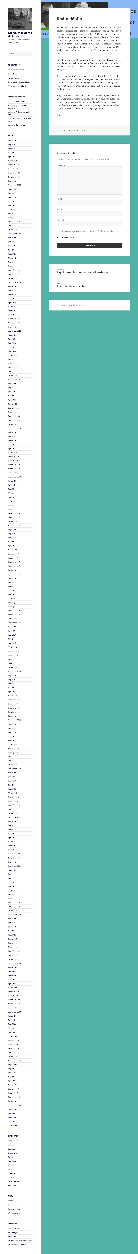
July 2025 (11, 193)
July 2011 (11, 874)
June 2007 (12, 1073)
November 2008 (14, 1004)
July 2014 (11, 728)
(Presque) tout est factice (17, 86)
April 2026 (12, 157)
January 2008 (13, 1044)
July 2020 (11, 436)
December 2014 (14, 708)
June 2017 (12, 586)
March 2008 (12, 1036)
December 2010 (14, 902)
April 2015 (12, 692)
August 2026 (12, 140)
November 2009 (14, 955)
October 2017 (13, 570)
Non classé (12, 1161)
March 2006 (12, 1125)
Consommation (14, 1141)
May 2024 (11, 250)
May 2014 (11, 736)
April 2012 (12, 838)
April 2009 (12, 983)
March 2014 (12, 744)
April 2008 (12, 1032)
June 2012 (12, 829)
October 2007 (13, 1056)
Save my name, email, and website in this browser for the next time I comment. (90, 231)
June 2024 (12, 246)
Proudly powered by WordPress (69, 305)
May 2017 (11, 590)
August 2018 (12, 529)
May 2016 (11, 639)
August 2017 (12, 578)
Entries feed (12, 1205)
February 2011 (13, 894)
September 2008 (14, 1012)
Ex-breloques (13, 74)
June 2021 (12, 392)
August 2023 (12, 286)
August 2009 (12, 967)
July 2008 (11, 1020)
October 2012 (13, 813)
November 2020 (14, 420)
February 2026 (13, 165)
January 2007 (13, 1093)
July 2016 (11, 631)
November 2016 (14, 615)
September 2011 (14, 866)
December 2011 (14, 854)
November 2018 (14, 517)
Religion (11, 1169)
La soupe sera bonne (16, 70)
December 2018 (14, 513)
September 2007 (14, 1060)
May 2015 (11, 688)
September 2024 (14, 234)
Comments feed (14, 1209)
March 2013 (12, 793)
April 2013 (12, 789)
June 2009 (12, 975)
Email (60, 209)
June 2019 (12, 489)
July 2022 (11, 339)
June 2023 (12, 294)
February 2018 (13, 554)
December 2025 (14, 173)
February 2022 (13, 359)
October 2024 (13, 230)
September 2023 (14, 282)
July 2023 (11, 290)
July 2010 (11, 923)
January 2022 (13, 363)
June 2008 (12, 1024)
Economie (12, 1149)
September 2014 (14, 720)
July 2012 (11, 825)
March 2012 (12, 842)
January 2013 (13, 801)
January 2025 (13, 217)
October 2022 (13, 327)
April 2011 (12, 886)
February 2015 (13, 700)
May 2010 (11, 931)
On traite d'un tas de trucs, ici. (20, 34)
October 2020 (13, 424)
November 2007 (14, 1052)
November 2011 (14, 858)
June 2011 (12, 878)
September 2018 (14, 525)
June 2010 (12, 927)
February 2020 (13, 456)
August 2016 (12, 627)
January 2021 (13, 412)
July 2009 (11, 971)
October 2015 (13, 667)
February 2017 (13, 602)
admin (73, 130)
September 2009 (14, 963)
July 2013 (11, 777)
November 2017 (14, 566)
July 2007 (11, 1069)
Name (60, 199)
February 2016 (13, 651)
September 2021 (14, 379)
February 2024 (13, 262)
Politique (11, 1165)
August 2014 (12, 724)
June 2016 (12, 635)
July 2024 (11, 242)
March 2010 (12, 939)
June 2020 (12, 440)
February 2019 (13, 505)
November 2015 (14, 663)
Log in (10, 1201)
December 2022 (14, 319)
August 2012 (12, 821)
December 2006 (14, 1097)
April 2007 (12, 1081)
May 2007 (11, 1077)
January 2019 (13, 509)
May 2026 (11, 152)
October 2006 (13, 1101)
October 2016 (13, 619)
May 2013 (11, 785)
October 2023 (13, 278)
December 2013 (14, 756)
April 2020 (12, 448)
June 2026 (12, 148)
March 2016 (12, 647)
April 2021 (12, 400)
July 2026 (11, 144)
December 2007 (14, 1048)
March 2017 (12, 598)
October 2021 (13, 375)
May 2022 (11, 347)
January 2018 (13, 558)
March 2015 (12, 696)
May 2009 (11, 979)
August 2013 (12, 773)
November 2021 (14, 371)
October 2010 (13, 910)
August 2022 (12, 335)
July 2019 (11, 485)
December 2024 (14, 221)
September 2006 (14, 1105)
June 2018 (12, 538)
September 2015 (14, 671)
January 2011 (13, 898)
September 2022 (14, 331)
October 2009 (13, 959)
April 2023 (12, 302)
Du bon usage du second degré (20, 82)
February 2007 (13, 1089)
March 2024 (12, 258)
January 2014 (13, 752)
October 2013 (13, 765)
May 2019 (11, 493)
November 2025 (14, 177)
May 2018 (11, 542)
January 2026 (13, 169)
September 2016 (14, 623)
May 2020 (11, 444)
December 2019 (14, 465)
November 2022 (14, 323)
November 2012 (14, 809)
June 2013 (12, 781)
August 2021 (12, 384)
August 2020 (12, 432)
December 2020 (14, 416)
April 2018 (12, 546)
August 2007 (12, 1064)
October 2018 (13, 521)
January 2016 (13, 655)
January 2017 (13, 606)
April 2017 (12, 594)
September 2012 (14, 817)
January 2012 (13, 850)
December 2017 (14, 562)
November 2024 (14, 225)
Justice (10, 1157)
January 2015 (13, 704)
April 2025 (12, 205)
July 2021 (11, 388)
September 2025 (14, 185)
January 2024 (13, 266)
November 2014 (14, 712)
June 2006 (12, 1117)
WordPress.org (14, 1213)
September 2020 (14, 428)
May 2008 (11, 1028)
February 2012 (13, 846)
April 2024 (12, 254)
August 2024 (12, 238)
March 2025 (12, 209)
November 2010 (14, 906)
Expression (12, 1153)
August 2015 (12, 675)
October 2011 (13, 862)
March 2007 (12, 1085)
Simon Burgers (13, 105)
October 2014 (13, 716)
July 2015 (11, 679)
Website (60, 220)
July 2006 (11, 1113)
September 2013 (14, 769)
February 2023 (13, 311)
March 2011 (12, 890)
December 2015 (14, 659)
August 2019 (12, 481)
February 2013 (13, 797)
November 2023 (14, 274)
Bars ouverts (20, 125)
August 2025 (12, 189)
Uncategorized (13, 1181)
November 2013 (14, 760)
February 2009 (13, 992)
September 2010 (14, 915)
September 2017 (14, 574)
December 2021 (14, 367)
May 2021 (11, 396)
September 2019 (14, 477)
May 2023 (11, 298)
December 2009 (14, 951)
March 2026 (12, 161)
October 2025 (13, 181)
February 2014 (13, 748)
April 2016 (12, 643)
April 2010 (12, 935)
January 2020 (13, 461)
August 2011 (12, 870)
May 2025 (11, 201)
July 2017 (11, 582)
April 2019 (12, 497)
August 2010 (12, 919)
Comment (62, 165)
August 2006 (12, 1109)
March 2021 (12, 404)
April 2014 (12, 740)
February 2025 (13, 213)
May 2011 (11, 882)
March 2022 (12, 355)
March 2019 (12, 501)
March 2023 (12, 307)
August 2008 (12, 1016)
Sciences (11, 1173)
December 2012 (14, 805)
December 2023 (14, 270)
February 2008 (13, 1040)
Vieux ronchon (13, 78)
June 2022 (12, 343)
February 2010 (13, 943)
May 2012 (11, 833)
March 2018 (12, 550)
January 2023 (13, 315)
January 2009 (13, 996)
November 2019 (14, 469)
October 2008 (13, 1008)
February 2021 (13, 408)
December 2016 (14, 611)
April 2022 (12, 351)
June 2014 (12, 732)
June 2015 (12, 683)
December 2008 (14, 1000)
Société (11, 1177)
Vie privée (12, 1185)
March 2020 (12, 452)
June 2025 (12, 197)
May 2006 (11, 1121)
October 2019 (13, 473)
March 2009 (12, 987)
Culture (11, 1145)
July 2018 (11, 534)
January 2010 (13, 947)
